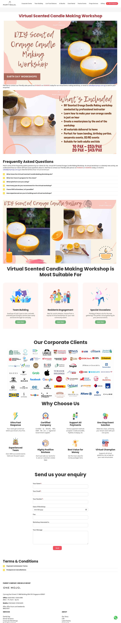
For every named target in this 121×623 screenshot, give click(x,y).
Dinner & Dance (8, 619)
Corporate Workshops (10, 621)
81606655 (38, 85)
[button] (60, 174)
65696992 (46, 85)
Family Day (6, 617)
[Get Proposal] (112, 4)
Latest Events (66, 621)
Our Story (65, 617)
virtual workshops (43, 170)
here (45, 460)
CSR (63, 619)
